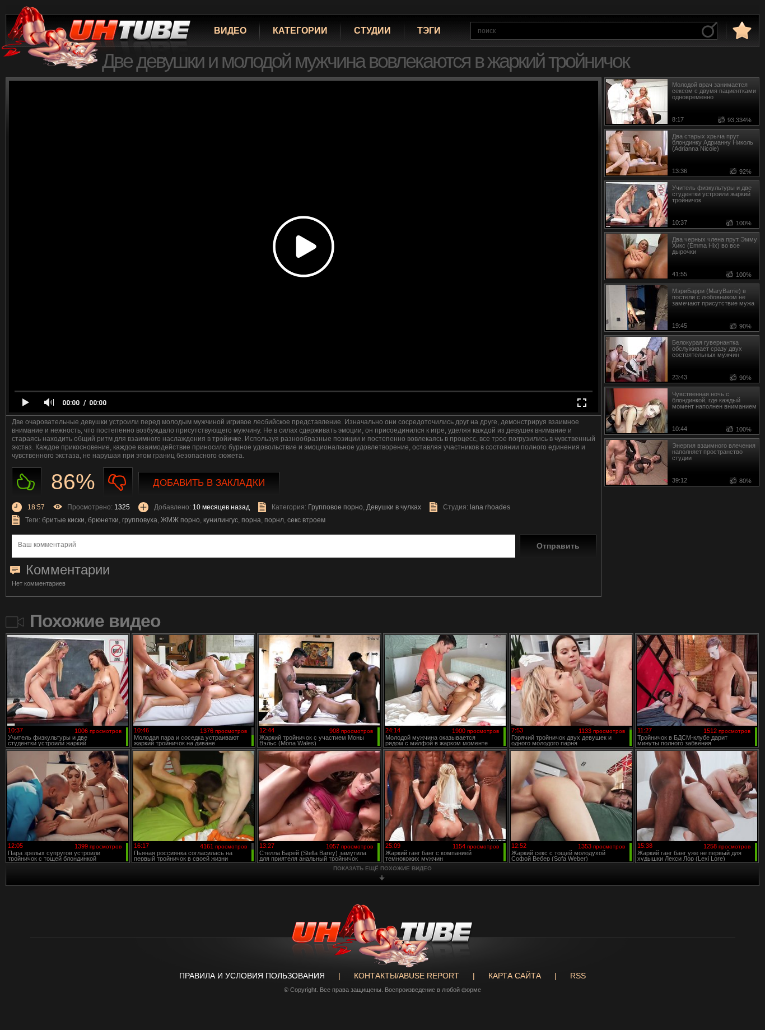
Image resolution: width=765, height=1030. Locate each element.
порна (251, 520)
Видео (230, 30)
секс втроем (306, 520)
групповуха (139, 520)
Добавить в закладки (209, 482)
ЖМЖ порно (180, 520)
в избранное (741, 30)
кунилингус (220, 520)
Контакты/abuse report (406, 975)
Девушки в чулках (393, 507)
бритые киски (63, 520)
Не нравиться (118, 482)
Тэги (429, 30)
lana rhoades (490, 507)
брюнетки (103, 520)
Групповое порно (335, 507)
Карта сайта (514, 975)
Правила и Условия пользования (252, 975)
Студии (372, 30)
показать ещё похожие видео (382, 868)
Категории (300, 30)
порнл (274, 520)
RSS (578, 975)
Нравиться (26, 482)
